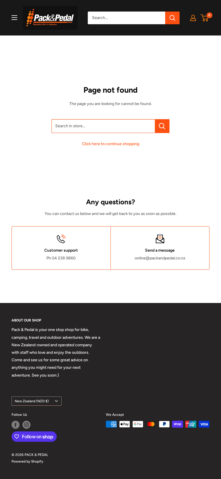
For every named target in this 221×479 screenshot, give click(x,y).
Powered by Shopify (27, 461)
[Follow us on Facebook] (16, 425)
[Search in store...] (162, 126)
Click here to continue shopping (110, 143)
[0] (204, 17)
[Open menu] (14, 17)
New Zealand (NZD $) (32, 401)
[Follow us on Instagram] (26, 425)
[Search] (172, 18)
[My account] (193, 18)
